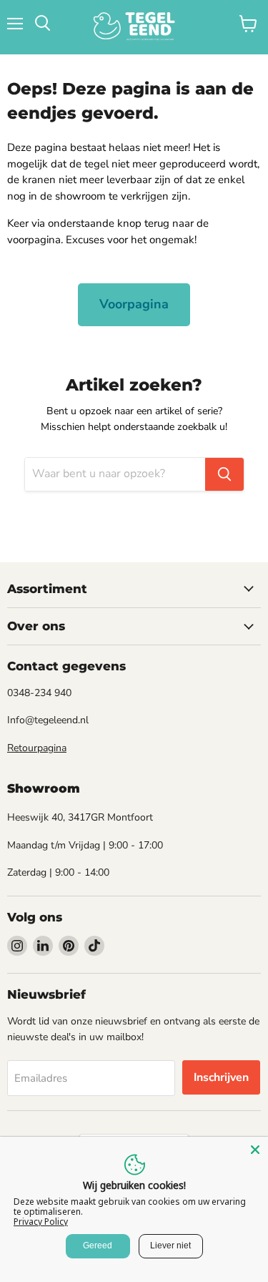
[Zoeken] (224, 474)
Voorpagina (134, 304)
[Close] (255, 1149)
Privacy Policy (41, 1221)
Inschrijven (221, 1077)
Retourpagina (36, 748)
